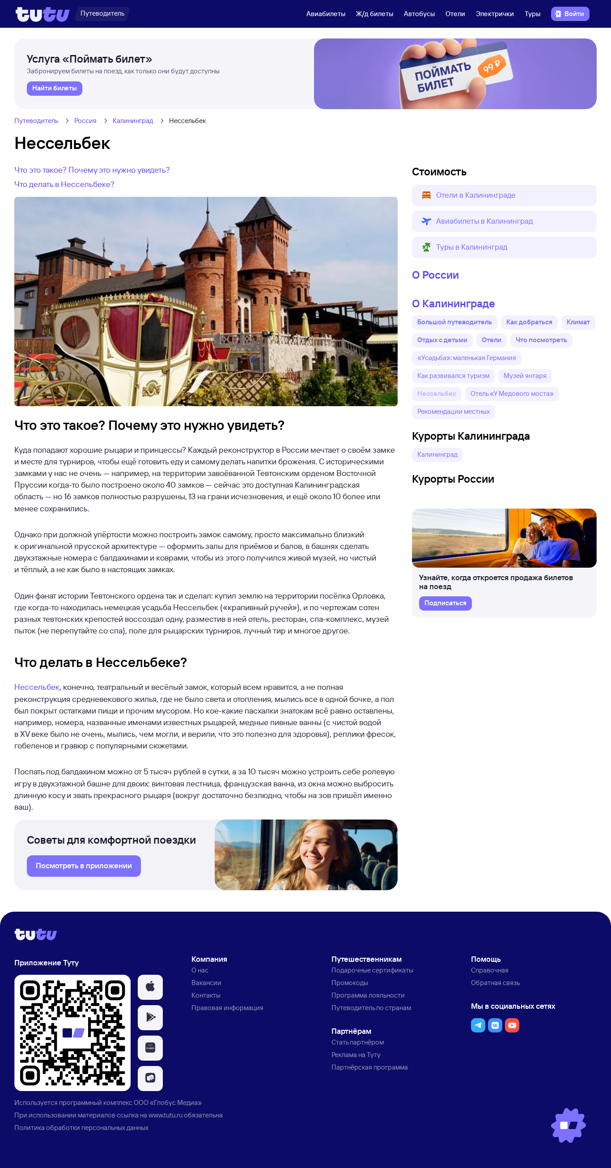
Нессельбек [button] (436, 393)
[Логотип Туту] (42, 14)
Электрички (495, 13)
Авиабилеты (325, 13)
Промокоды (349, 982)
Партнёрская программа (369, 1067)
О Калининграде (453, 303)
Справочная (490, 970)
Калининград (133, 120)
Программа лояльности (368, 995)
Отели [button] (491, 340)
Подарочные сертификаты (372, 970)
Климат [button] (578, 322)
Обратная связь (495, 982)
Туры (532, 13)
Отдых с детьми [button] (442, 340)
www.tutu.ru (165, 1115)
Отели (455, 13)
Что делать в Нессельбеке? (64, 184)
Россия (85, 120)
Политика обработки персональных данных (81, 1127)
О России (435, 274)
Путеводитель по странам (371, 1007)
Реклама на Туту (356, 1054)
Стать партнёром (357, 1042)
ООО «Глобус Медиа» (168, 1102)
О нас (199, 970)
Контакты (206, 995)
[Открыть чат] (568, 1125)
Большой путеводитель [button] (454, 322)
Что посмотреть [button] (541, 340)
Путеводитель (36, 120)
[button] (504, 195)
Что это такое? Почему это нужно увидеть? (92, 169)
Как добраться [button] (529, 322)
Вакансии (206, 982)
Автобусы (419, 13)
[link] (54, 88)
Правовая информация (227, 1007)
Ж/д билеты (374, 13)
